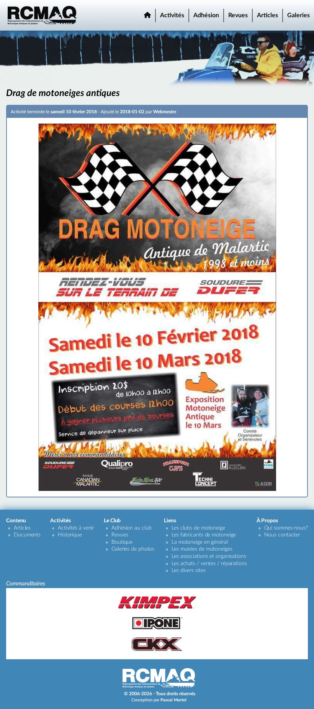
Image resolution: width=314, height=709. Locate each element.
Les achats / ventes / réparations (209, 563)
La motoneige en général (200, 542)
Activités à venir (76, 528)
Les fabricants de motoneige (204, 535)
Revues (238, 15)
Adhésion (206, 15)
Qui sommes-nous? (286, 528)
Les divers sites (188, 570)
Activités (172, 15)
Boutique (121, 542)
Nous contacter (282, 535)
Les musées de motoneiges (202, 549)
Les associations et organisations (209, 556)
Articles (267, 15)
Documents (27, 535)
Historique (70, 535)
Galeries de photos (132, 549)
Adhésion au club (131, 528)
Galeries (298, 15)
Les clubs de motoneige (198, 528)
